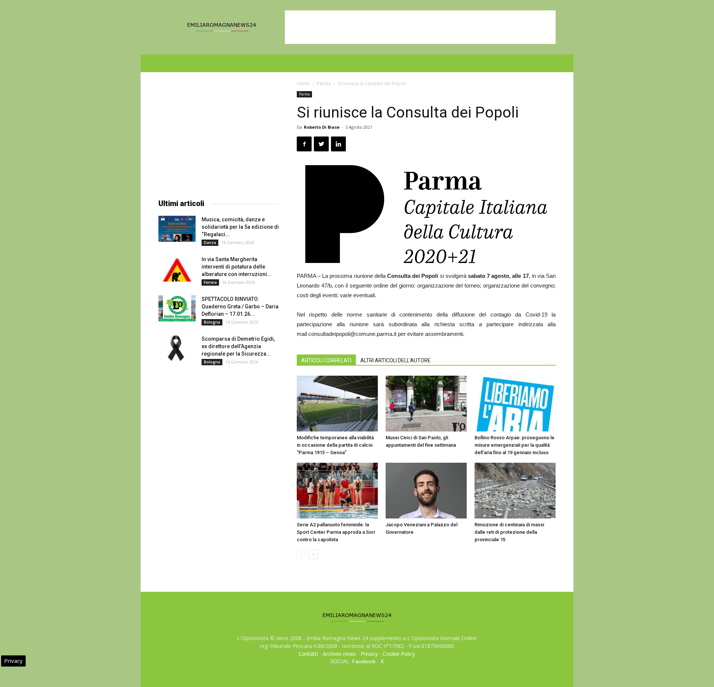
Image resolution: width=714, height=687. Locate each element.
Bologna (212, 322)
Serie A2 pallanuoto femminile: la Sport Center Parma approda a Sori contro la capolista (336, 532)
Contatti (308, 653)
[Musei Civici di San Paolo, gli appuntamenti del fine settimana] (426, 403)
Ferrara (210, 282)
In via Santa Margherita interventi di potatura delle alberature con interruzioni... (236, 266)
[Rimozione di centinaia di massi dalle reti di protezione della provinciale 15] (515, 491)
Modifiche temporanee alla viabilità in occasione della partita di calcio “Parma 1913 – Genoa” (335, 445)
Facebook (364, 661)
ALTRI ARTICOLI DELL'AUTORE (395, 360)
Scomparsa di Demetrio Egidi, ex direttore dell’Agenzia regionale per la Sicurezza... (238, 346)
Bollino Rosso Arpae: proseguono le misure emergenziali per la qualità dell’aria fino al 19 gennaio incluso (514, 445)
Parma (324, 83)
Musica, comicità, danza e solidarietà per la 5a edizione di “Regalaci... (240, 226)
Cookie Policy (399, 653)
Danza (210, 242)
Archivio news (339, 653)
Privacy (369, 653)
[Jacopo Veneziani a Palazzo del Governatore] (426, 491)
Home (303, 83)
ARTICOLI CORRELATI (326, 360)
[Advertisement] (420, 27)
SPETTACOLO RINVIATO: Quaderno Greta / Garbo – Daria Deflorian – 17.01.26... (240, 306)
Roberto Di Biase (322, 127)
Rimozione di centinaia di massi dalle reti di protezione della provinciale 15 (509, 532)
